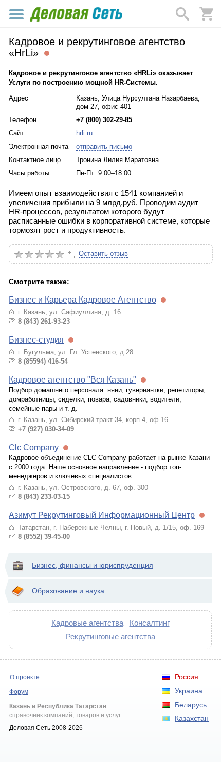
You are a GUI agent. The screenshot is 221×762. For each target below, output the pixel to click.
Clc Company (34, 447)
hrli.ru (84, 133)
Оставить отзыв (103, 253)
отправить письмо (104, 146)
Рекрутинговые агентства (110, 636)
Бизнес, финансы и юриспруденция (92, 565)
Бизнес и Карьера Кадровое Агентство (82, 299)
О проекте (25, 677)
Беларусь (191, 704)
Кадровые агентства (87, 622)
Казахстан (192, 718)
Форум (18, 691)
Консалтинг (150, 622)
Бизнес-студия (36, 339)
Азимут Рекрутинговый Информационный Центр (102, 515)
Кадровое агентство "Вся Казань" (72, 379)
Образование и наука (68, 591)
